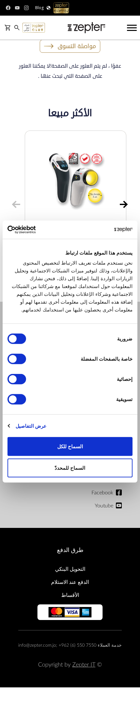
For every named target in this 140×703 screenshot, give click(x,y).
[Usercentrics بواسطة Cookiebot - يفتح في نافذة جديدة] (35, 230)
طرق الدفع (70, 550)
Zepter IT (83, 665)
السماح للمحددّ (70, 467)
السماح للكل (70, 446)
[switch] (18, 359)
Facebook (102, 492)
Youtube (104, 505)
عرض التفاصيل (31, 425)
